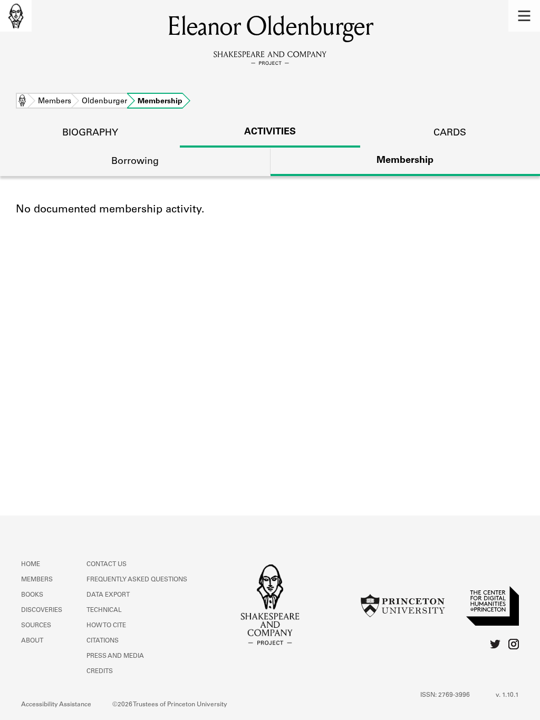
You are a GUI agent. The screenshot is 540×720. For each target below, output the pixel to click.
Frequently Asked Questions (136, 580)
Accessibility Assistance (56, 705)
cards (449, 133)
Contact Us (106, 564)
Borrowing (135, 162)
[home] (16, 16)
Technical (104, 610)
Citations (102, 641)
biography (90, 133)
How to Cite (106, 625)
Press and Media (115, 656)
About (32, 641)
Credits (99, 671)
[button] (524, 16)
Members (54, 101)
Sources (36, 625)
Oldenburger (104, 101)
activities (270, 132)
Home (22, 101)
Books (32, 595)
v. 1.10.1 (507, 695)
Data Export (108, 595)
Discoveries (41, 610)
